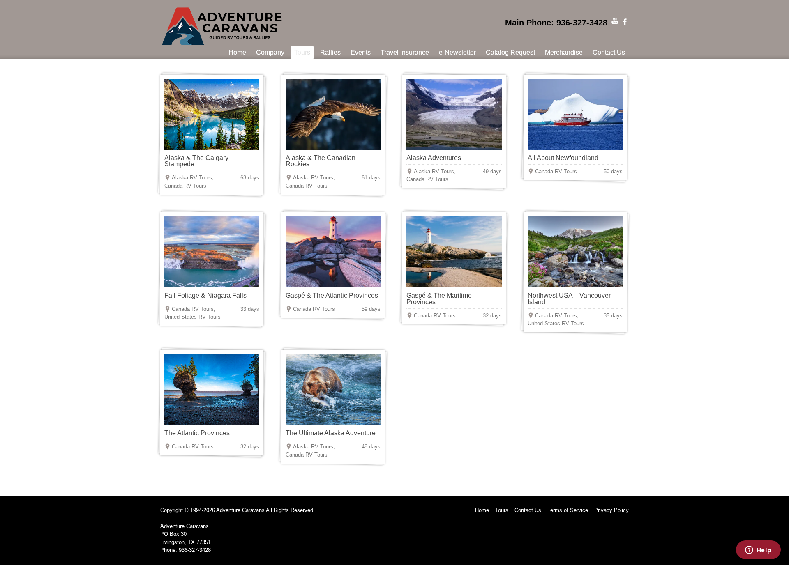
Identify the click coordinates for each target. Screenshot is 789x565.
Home (482, 510)
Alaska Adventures (433, 157)
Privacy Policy (611, 510)
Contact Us (527, 510)
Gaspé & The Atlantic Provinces (332, 295)
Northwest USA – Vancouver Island (569, 298)
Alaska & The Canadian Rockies (320, 161)
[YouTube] (614, 21)
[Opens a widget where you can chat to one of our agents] (758, 550)
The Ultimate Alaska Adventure (331, 432)
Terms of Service (567, 510)
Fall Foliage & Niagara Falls (205, 295)
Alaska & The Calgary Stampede (196, 161)
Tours (501, 510)
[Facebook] (625, 21)
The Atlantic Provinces (197, 432)
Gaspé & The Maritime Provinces (439, 298)
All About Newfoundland (563, 157)
